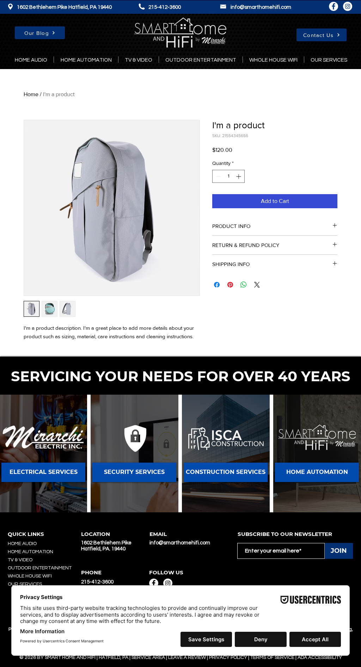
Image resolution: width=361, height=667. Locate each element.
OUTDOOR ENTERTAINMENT (40, 568)
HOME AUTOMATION (30, 551)
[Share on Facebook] (217, 284)
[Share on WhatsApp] (243, 284)
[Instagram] (347, 6)
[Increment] (239, 176)
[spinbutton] (228, 176)
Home (31, 94)
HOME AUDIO (22, 543)
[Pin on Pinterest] (230, 284)
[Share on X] (257, 284)
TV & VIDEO (20, 559)
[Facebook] (333, 6)
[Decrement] (217, 176)
